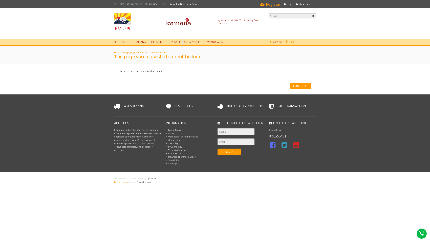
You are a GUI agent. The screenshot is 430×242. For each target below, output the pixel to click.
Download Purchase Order (184, 4)
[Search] (313, 15)
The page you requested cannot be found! (144, 52)
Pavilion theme (121, 182)
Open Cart (151, 178)
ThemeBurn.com (144, 182)
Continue (300, 86)
